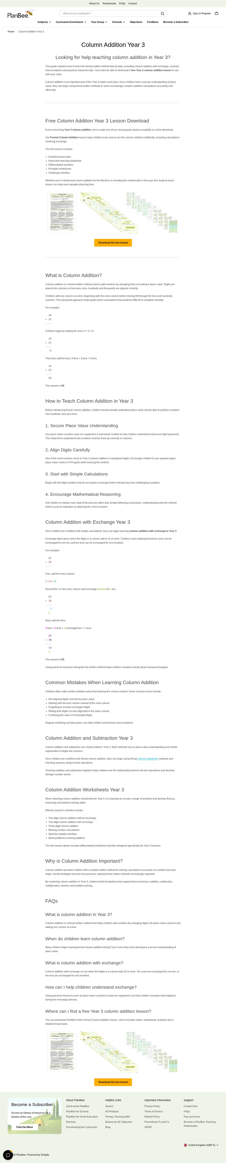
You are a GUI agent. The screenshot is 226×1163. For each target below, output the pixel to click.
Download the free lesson (113, 242)
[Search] (162, 13)
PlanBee (21, 1154)
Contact (132, 3)
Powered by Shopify (38, 1154)
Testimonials (109, 3)
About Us (94, 3)
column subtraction (148, 758)
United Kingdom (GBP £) (201, 1145)
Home (11, 31)
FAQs (122, 3)
